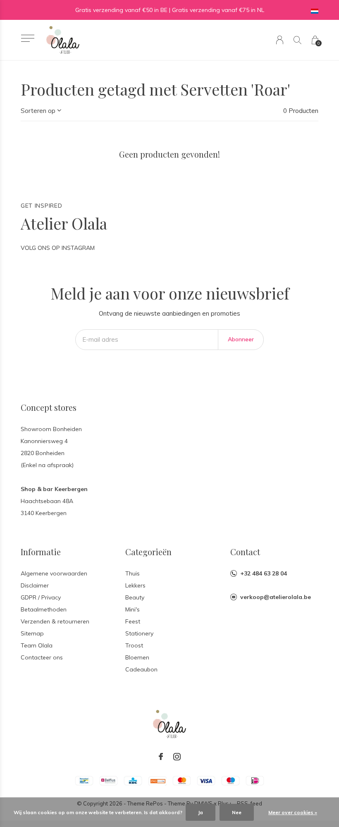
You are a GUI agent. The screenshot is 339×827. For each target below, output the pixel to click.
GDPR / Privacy (41, 597)
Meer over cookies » (292, 812)
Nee (236, 812)
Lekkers (135, 585)
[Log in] (279, 40)
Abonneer (241, 339)
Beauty (134, 597)
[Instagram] (177, 756)
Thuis (132, 573)
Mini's (132, 609)
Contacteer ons (42, 657)
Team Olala (37, 645)
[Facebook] (161, 756)
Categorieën (148, 551)
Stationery (139, 633)
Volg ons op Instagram (58, 248)
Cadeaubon (141, 669)
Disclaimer (35, 585)
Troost (134, 645)
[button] (27, 38)
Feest (132, 621)
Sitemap (32, 633)
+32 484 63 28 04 (263, 573)
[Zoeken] (297, 40)
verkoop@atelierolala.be (275, 597)
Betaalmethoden (44, 609)
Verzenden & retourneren (55, 621)
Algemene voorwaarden (54, 573)
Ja (200, 812)
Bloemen (137, 657)
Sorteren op (38, 111)
